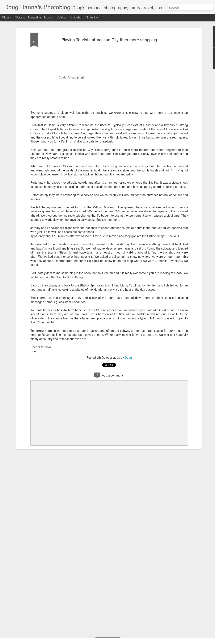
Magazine (34, 17)
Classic (7, 17)
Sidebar (61, 17)
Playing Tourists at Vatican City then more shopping (109, 40)
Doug (128, 357)
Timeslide (91, 17)
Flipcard (19, 17)
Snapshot (76, 17)
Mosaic (49, 17)
